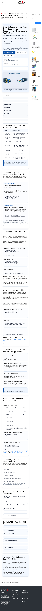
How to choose (6, 113)
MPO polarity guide (35, 99)
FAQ (4, 119)
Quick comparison (7, 98)
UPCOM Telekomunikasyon (19, 17)
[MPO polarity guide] (34, 96)
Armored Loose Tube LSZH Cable (20, 339)
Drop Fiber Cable (14, 280)
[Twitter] (25, 601)
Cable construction (7, 101)
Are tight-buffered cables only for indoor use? (12, 501)
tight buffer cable (8, 582)
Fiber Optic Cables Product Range (10, 543)
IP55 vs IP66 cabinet (35, 32)
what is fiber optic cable (15, 582)
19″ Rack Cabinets (15, 592)
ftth (4, 582)
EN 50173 (7, 477)
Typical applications (7, 110)
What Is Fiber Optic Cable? (21, 52)
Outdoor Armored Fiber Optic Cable (9, 340)
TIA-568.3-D (7, 474)
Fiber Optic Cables (11, 17)
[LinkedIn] (22, 599)
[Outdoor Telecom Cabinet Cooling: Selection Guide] (34, 43)
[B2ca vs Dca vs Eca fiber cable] (34, 73)
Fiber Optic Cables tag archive (17, 452)
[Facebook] (22, 601)
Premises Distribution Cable (9, 533)
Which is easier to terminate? (9, 508)
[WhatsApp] (27, 599)
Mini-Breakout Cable (20, 279)
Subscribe (38, 22)
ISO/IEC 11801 (7, 471)
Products (13, 596)
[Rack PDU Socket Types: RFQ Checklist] (34, 88)
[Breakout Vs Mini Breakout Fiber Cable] (34, 35)
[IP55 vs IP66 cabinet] (34, 29)
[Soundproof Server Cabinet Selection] (34, 81)
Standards (5, 116)
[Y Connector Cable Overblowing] (34, 66)
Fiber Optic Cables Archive (8, 547)
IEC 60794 (7, 468)
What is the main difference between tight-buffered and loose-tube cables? (15, 497)
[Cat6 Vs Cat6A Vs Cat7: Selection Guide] (34, 58)
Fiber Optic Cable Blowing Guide (10, 550)
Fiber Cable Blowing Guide (8, 55)
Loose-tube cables (7, 107)
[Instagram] (29, 599)
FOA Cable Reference (9, 480)
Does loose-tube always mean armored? (11, 511)
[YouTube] (25, 599)
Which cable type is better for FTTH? (10, 515)
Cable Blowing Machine (16, 601)
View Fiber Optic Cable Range (9, 52)
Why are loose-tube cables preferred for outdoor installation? (15, 504)
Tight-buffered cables (7, 104)
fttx (5, 582)
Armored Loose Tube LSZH (9, 530)
